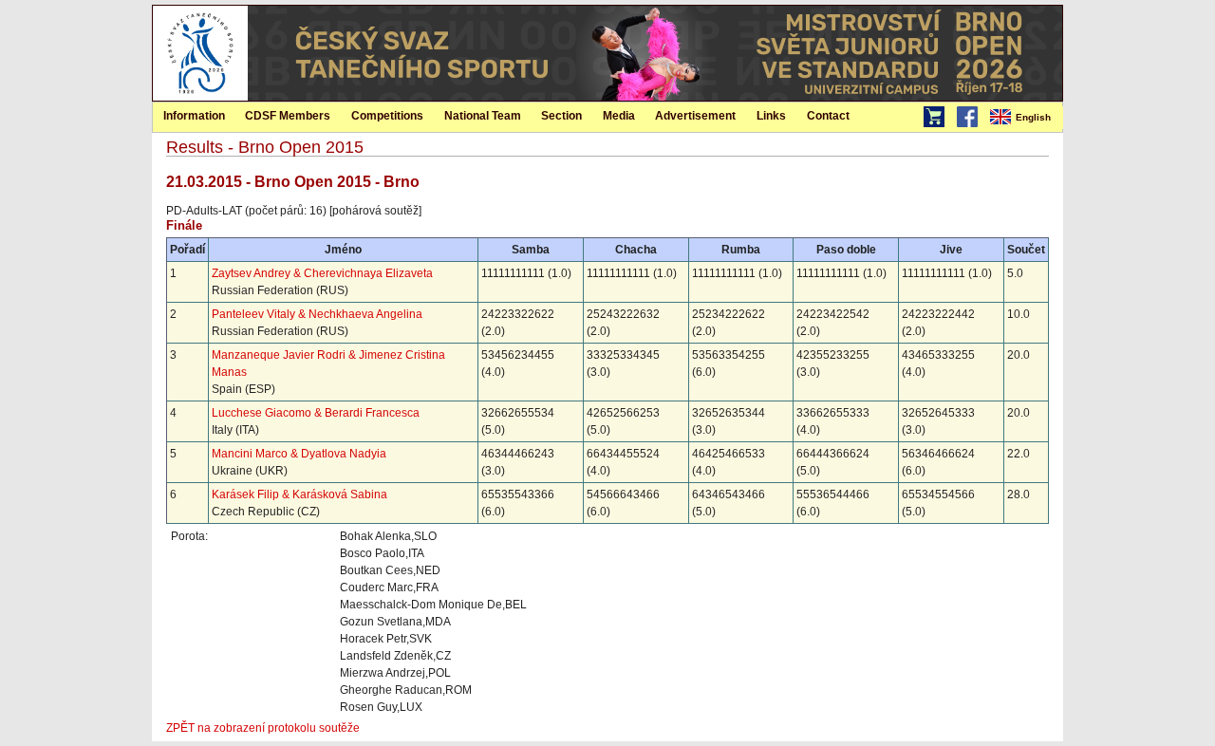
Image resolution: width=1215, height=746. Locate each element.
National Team (482, 115)
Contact (828, 115)
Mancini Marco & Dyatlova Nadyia (299, 453)
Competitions (387, 115)
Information (194, 115)
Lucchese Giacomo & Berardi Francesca (316, 413)
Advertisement (695, 115)
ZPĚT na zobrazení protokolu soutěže (263, 728)
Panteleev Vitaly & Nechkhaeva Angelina (317, 314)
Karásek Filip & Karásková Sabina (299, 494)
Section (561, 115)
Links (771, 115)
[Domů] (200, 96)
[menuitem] (1025, 117)
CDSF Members (287, 115)
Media (619, 115)
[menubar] (1025, 117)
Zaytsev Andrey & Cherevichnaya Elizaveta (322, 273)
